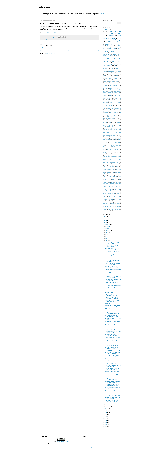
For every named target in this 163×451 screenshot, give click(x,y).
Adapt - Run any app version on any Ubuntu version (112, 388)
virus (110, 204)
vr (119, 49)
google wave (115, 135)
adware (116, 88)
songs (115, 189)
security (110, 48)
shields (116, 183)
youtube (118, 210)
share (107, 183)
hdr (116, 138)
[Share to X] (62, 37)
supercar (104, 193)
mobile (114, 54)
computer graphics (106, 106)
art (112, 68)
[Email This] (59, 37)
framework (114, 126)
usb (108, 202)
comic (115, 105)
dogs (116, 118)
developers (105, 59)
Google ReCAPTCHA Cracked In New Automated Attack (112, 378)
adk (110, 68)
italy (107, 145)
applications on (110, 92)
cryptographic (105, 111)
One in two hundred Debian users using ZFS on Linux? (113, 359)
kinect (109, 62)
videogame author (106, 203)
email (119, 119)
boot (113, 98)
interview (118, 143)
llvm (113, 150)
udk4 (111, 200)
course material (107, 109)
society (105, 81)
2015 (105, 410)
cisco (104, 102)
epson (110, 122)
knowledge (119, 146)
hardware (118, 61)
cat (103, 101)
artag (116, 92)
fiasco (112, 125)
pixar (108, 64)
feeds (109, 125)
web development (111, 207)
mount (119, 156)
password (104, 166)
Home (69, 50)
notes (117, 159)
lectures (104, 149)
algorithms (106, 89)
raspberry (106, 79)
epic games (105, 122)
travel (119, 199)
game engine (112, 52)
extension (109, 123)
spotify (116, 190)
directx (117, 72)
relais (112, 175)
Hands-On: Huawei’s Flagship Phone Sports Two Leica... (112, 385)
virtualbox (118, 203)
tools (115, 199)
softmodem (110, 187)
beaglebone (115, 95)
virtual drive (113, 203)
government (106, 136)
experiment (119, 51)
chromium (116, 69)
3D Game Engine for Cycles (111, 255)
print (112, 170)
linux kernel (108, 150)
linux (106, 37)
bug (110, 99)
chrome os (107, 58)
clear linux (112, 102)
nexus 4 (105, 78)
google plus (115, 133)
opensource (108, 41)
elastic (112, 74)
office (104, 162)
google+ (120, 135)
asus (120, 68)
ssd (119, 190)
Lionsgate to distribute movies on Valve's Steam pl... (113, 280)
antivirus (110, 91)
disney (114, 116)
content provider (110, 108)
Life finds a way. (109, 292)
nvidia (120, 159)
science (116, 180)
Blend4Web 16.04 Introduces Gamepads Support (112, 249)
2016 (105, 223)
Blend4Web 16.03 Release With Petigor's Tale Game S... (112, 401)
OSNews (55, 32)
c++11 (112, 69)
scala (112, 180)
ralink (113, 172)
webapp (118, 207)
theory (104, 197)
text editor (118, 196)
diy (120, 72)
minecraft (105, 155)
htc (113, 139)
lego (108, 149)
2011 (105, 418)
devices (120, 115)
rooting (105, 179)
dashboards (106, 112)
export (104, 123)
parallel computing (116, 165)
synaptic (113, 193)
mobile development (106, 156)
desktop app (109, 115)
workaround (105, 210)
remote (116, 175)
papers (110, 165)
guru (120, 75)
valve (105, 82)
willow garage (113, 209)
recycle (105, 175)
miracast (110, 155)
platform (104, 169)
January (107, 408)
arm (109, 57)
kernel (109, 54)
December (107, 224)
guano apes (114, 136)
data (110, 112)
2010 (105, 420)
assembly (116, 68)
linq (103, 150)
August (107, 232)
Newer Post (43, 50)
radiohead (108, 172)
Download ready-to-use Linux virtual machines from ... (112, 283)
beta (104, 69)
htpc (116, 139)
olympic (107, 162)
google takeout (109, 135)
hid (119, 138)
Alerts (120, 42)
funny (108, 61)
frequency (119, 126)
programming (106, 38)
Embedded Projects (114, 37)
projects (104, 48)
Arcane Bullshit (108, 303)
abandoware (117, 86)
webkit (105, 67)
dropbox (109, 119)
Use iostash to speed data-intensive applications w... (111, 316)
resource (119, 176)
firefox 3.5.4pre (117, 125)
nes (119, 62)
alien (111, 89)
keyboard (109, 146)
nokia (113, 159)
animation (107, 51)
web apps (104, 207)
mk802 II (118, 155)
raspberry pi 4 (117, 172)
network (104, 159)
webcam (112, 82)
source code (105, 190)
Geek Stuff (111, 35)
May (106, 238)
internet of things (111, 143)
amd (114, 89)
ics (109, 140)
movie (118, 54)
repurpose (106, 176)
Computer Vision (110, 45)
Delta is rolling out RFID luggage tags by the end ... (112, 243)
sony (119, 189)
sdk (114, 79)
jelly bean (104, 146)
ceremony (107, 101)
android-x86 (105, 91)
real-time (119, 173)
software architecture (107, 65)
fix (103, 126)
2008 (105, 424)
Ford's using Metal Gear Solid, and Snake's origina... (113, 366)
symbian (109, 193)
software (115, 187)
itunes (110, 145)
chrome (119, 57)
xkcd (120, 82)
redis (109, 175)
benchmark (106, 96)
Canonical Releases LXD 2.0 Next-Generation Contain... (113, 348)
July (106, 234)
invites (104, 145)
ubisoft (108, 200)
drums (105, 74)
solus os (111, 189)
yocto (114, 210)
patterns (109, 166)
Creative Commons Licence (62, 441)
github (114, 42)
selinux (112, 182)
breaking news (118, 98)
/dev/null (46, 7)
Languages (105, 86)
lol (107, 152)
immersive (105, 142)
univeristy (115, 200)
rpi (116, 179)
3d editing (116, 84)
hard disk (112, 138)
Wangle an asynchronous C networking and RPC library (112, 312)
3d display (110, 84)
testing (113, 196)
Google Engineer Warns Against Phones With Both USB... (112, 306)
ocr (107, 160)
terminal (109, 196)
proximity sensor (117, 170)
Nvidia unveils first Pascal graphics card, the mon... (113, 391)
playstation (109, 169)
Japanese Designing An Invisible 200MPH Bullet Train (112, 362)
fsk (104, 128)
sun (119, 192)
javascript (105, 54)
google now (109, 133)
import (110, 142)
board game (109, 98)
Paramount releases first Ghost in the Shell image (113, 332)
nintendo (109, 159)
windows (111, 55)
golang (113, 61)
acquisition (111, 88)
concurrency (113, 106)
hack (103, 138)
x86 (116, 55)
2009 (105, 422)
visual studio (119, 204)
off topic (118, 160)
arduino (104, 47)
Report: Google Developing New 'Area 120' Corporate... (112, 295)
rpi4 (119, 179)
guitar (119, 136)
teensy (105, 196)
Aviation (106, 68)
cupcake (112, 111)
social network (118, 79)
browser (113, 51)
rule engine (107, 180)
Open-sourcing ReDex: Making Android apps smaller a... (112, 344)
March (107, 404)
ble (119, 96)
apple (115, 91)
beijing (120, 95)
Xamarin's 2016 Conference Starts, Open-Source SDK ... (112, 267)
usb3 (112, 202)
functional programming (110, 128)
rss (103, 180)
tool (104, 45)
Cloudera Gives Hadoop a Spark (112, 350)
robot (111, 79)
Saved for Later (59, 39)
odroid (110, 160)
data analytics (115, 112)
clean (107, 102)
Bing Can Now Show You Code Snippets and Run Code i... (112, 369)
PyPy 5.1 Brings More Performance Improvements (112, 309)
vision (114, 204)
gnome (104, 132)
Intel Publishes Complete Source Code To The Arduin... (112, 273)
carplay (119, 99)
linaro (115, 149)
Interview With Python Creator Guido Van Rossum (112, 289)
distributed (118, 116)
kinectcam (114, 146)
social (117, 186)
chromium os (117, 101)
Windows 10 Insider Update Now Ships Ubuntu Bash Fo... (112, 382)
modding (114, 62)
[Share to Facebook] (64, 37)
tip (109, 199)
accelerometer (105, 88)
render (120, 175)
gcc (116, 129)
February (107, 406)
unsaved (104, 55)
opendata (118, 162)
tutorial (116, 81)
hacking (107, 138)
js (111, 47)
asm (119, 92)
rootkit (109, 179)
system (118, 193)
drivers (105, 119)
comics (119, 35)
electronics (114, 59)
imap (119, 140)
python (118, 64)
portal (117, 169)
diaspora (105, 116)
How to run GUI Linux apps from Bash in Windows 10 (112, 356)
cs (109, 111)
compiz (119, 105)
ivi (113, 145)
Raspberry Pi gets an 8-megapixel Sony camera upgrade (113, 286)
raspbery (110, 173)
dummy (114, 119)
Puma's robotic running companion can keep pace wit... (113, 257)
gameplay (113, 129)
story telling (114, 192)
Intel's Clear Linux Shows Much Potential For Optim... (112, 325)
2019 (105, 216)
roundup (113, 179)
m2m (111, 152)
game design (119, 128)
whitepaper (105, 209)
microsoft (115, 49)
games (118, 52)
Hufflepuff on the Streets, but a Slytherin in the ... (112, 261)
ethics (114, 122)
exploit (104, 75)
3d (103, 51)
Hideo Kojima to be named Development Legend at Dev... (112, 394)
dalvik (120, 111)
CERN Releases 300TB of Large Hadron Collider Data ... (112, 301)
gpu (110, 136)
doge (113, 118)
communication (111, 71)
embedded (105, 49)
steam (108, 192)
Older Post (96, 50)
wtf (109, 210)
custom (116, 111)
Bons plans (113, 44)
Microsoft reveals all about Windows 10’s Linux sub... (111, 298)
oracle (118, 163)
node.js (118, 47)
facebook (106, 52)
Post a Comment (46, 48)
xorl (111, 210)
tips (112, 199)
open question (113, 162)
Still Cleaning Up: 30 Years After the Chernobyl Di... (112, 398)
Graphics (118, 45)
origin (102, 14)
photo (117, 166)
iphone (104, 62)
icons (105, 140)
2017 (105, 220)
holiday (104, 139)
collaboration (110, 105)
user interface (117, 202)
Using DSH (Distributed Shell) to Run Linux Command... (112, 252)
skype (120, 183)
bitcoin (111, 96)
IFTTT (48, 39)
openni (109, 163)
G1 (119, 85)
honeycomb (109, 139)
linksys (118, 149)
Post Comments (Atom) (51, 53)
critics (112, 109)
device (114, 72)
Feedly (45, 39)
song (109, 81)
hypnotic (119, 139)
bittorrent (115, 96)
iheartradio (114, 140)
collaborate (105, 105)
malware (104, 153)
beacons (110, 95)
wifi (109, 209)
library (110, 49)
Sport (120, 40)
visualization (106, 206)
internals (104, 143)
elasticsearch (117, 74)
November (108, 226)
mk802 (114, 155)
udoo (120, 81)
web (115, 48)
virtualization (105, 204)
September (108, 230)
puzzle (104, 172)
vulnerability (112, 206)
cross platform (117, 109)
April (106, 240)
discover (109, 116)
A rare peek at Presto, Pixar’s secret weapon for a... (112, 372)
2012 (105, 416)
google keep (115, 132)
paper (104, 64)
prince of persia (107, 170)
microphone (114, 153)
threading (108, 197)
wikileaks (116, 82)
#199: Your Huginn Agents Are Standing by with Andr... (112, 335)
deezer (113, 113)
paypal (113, 166)
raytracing (115, 173)
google (114, 38)
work (119, 48)
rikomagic (117, 177)
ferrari (110, 75)
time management (114, 197)
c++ (113, 99)
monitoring (114, 156)
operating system (117, 78)
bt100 (108, 99)
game (114, 75)
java (108, 47)
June (106, 236)
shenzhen (112, 183)
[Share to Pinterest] (65, 37)
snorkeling (106, 186)
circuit (113, 58)
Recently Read (53, 39)
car (115, 99)
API (103, 68)
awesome (105, 95)
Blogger (91, 447)
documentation (108, 118)
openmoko (105, 163)
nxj (104, 160)
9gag (110, 85)
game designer (106, 129)
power (120, 169)
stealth (104, 192)
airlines (120, 88)
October (107, 228)
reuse (109, 177)
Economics (115, 85)
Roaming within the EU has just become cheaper (112, 246)
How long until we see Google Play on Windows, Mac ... (113, 264)
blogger (104, 98)
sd (109, 182)
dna (103, 118)
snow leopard (111, 186)
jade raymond (117, 145)
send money (118, 182)
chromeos (112, 101)
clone (119, 102)
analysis (118, 89)
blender (108, 69)
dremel (120, 118)
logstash (104, 152)
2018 (105, 219)
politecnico (107, 44)
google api (109, 132)
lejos (111, 149)
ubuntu (119, 65)
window (118, 209)
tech (115, 65)
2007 (105, 426)
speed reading (111, 190)
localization (118, 150)
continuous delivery (117, 108)
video (108, 82)
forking (109, 126)
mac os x (118, 152)
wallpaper (118, 206)
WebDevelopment (106, 42)
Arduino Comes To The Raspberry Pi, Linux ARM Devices (113, 353)
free (105, 61)
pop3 (113, 169)
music (117, 41)
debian (109, 113)
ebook (109, 74)
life (114, 47)
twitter (104, 200)
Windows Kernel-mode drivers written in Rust (112, 341)
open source (110, 78)
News (119, 44)
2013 (105, 414)
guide (117, 75)
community (118, 71)
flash (106, 126)
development (115, 115)
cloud (118, 58)
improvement (117, 142)
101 (105, 84)
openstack (114, 163)
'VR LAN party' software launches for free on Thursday (113, 277)
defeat (116, 113)
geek (119, 129)
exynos (115, 123)
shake (104, 183)
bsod (105, 99)
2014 (105, 412)
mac (114, 152)
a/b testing (111, 86)
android (114, 40)
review (113, 177)
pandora (105, 165)
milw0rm (119, 153)
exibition (118, 122)
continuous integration (107, 72)
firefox (120, 59)
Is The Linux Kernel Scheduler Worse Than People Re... (112, 328)
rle (120, 177)
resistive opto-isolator (113, 176)
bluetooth (114, 57)
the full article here (47, 32)
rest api (105, 177)
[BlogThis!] (60, 37)
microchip (109, 153)
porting (113, 64)
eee (110, 59)
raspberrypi (105, 173)
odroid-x (114, 160)
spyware (112, 81)
